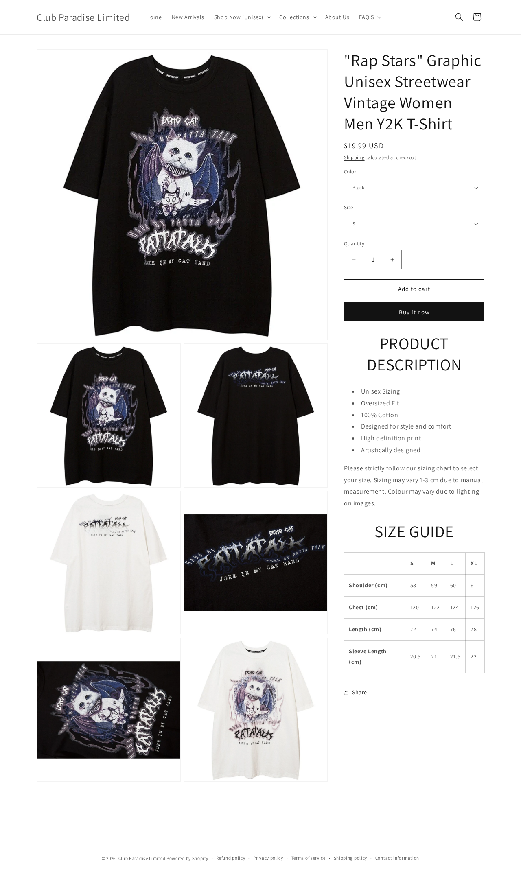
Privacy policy (268, 858)
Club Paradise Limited (142, 858)
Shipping (354, 157)
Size (348, 207)
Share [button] (359, 692)
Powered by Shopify (187, 858)
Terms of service (308, 858)
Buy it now (414, 312)
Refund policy (230, 858)
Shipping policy (351, 858)
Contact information (397, 858)
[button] (241, 17)
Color (350, 171)
